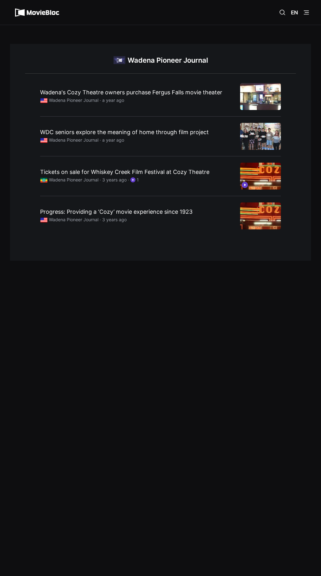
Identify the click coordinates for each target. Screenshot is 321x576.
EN (294, 12)
